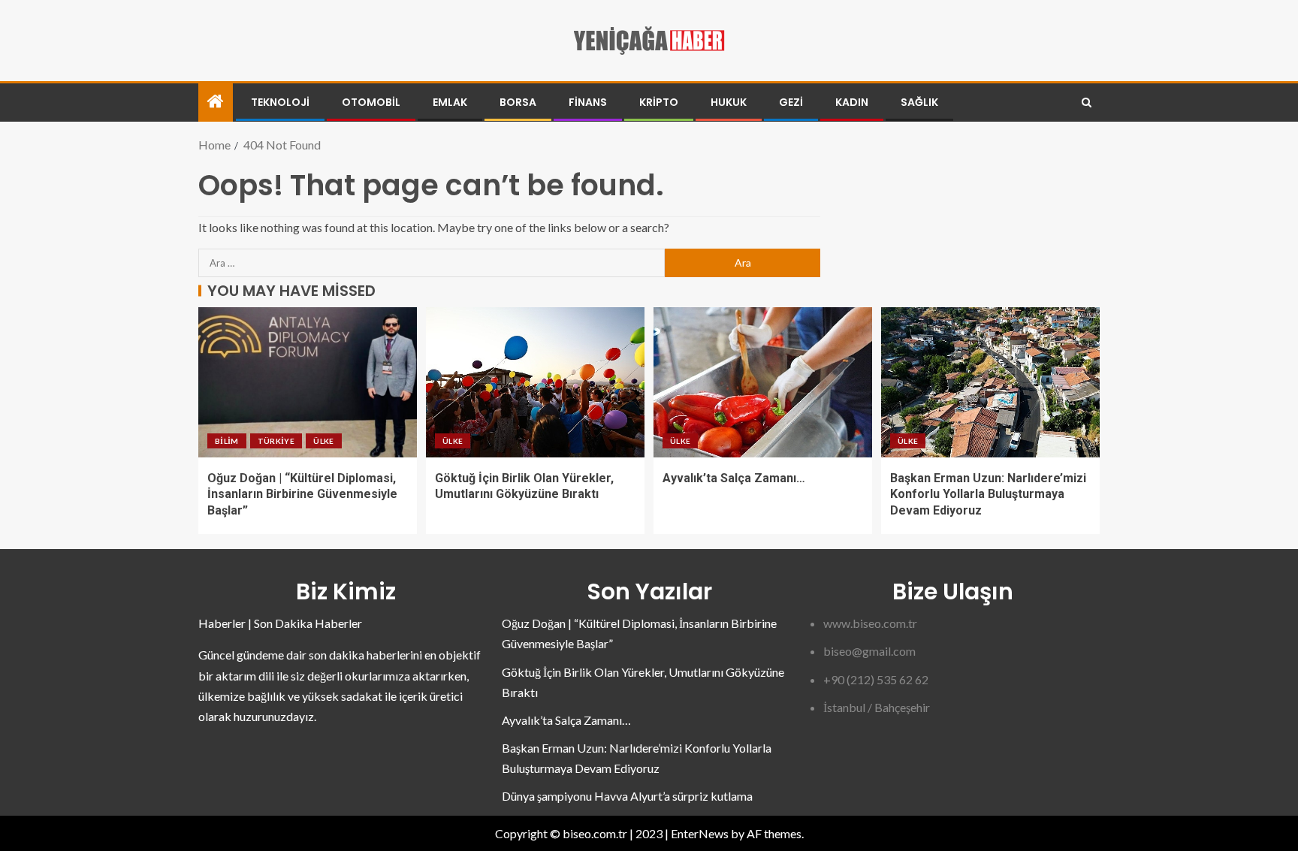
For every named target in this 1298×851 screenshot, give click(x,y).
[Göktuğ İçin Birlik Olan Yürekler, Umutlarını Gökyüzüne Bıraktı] (535, 382)
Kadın (851, 102)
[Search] (1086, 102)
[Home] (215, 102)
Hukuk (729, 102)
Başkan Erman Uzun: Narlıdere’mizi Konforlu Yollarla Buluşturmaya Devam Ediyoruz (988, 494)
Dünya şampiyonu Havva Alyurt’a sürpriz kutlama (627, 796)
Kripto (658, 102)
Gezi (791, 102)
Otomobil (371, 102)
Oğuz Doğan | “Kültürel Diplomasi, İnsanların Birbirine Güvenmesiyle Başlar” (302, 494)
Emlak (450, 102)
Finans (588, 102)
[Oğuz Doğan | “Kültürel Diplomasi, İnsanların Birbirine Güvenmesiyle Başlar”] (307, 382)
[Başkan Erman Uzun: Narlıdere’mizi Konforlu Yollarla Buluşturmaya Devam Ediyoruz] (990, 382)
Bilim (227, 440)
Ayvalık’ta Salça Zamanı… (734, 478)
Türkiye (276, 440)
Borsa (518, 102)
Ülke (323, 440)
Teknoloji (280, 102)
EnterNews (700, 833)
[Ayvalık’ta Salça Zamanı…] (763, 382)
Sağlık (919, 102)
